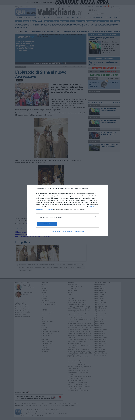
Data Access (67, 231)
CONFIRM (47, 224)
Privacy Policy (79, 231)
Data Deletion (55, 231)
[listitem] (67, 217)
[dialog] (67, 210)
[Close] (104, 189)
